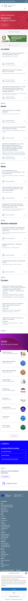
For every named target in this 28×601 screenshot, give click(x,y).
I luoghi (2, 522)
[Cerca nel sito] (25, 9)
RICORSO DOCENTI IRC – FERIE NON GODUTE (12, 245)
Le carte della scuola (5, 526)
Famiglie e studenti (5, 536)
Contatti (2, 566)
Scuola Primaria (5, 455)
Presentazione (4, 520)
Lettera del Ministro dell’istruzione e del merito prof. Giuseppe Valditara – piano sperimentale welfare (12, 188)
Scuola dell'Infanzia (6, 451)
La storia (2, 530)
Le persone (3, 523)
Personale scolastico (5, 534)
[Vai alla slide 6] (15, 45)
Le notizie (3, 551)
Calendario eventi (4, 554)
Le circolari (3, 552)
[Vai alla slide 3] (11, 45)
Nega (14, 593)
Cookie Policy (7, 599)
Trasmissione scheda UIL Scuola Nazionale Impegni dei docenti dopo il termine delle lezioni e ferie (13, 229)
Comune (2, 516)
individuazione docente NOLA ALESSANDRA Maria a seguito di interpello (14, 128)
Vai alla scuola (5, 25)
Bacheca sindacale (5, 565)
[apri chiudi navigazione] (2, 6)
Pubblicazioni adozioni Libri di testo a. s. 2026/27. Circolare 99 (12, 70)
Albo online (3, 556)
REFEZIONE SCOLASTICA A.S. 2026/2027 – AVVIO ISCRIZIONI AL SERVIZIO (13, 54)
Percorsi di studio (4, 537)
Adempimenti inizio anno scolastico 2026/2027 (11, 111)
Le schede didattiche (5, 545)
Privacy (2, 563)
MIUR (2, 503)
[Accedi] (26, 1)
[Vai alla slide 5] (14, 45)
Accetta (14, 589)
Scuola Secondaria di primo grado (9, 459)
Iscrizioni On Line (4, 511)
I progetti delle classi (5, 546)
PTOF (2, 562)
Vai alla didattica (5, 476)
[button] (26, 573)
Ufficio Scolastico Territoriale (7, 506)
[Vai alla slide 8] (18, 45)
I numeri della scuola (5, 525)
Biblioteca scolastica (5, 560)
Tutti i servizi (3, 539)
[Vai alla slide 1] (8, 45)
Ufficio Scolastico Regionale (7, 505)
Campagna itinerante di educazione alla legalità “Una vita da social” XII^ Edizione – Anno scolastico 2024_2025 (13, 205)
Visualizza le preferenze (14, 596)
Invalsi (2, 513)
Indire (2, 514)
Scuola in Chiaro (4, 509)
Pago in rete (3, 508)
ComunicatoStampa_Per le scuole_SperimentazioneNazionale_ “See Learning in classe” (13, 172)
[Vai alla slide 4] (12, 45)
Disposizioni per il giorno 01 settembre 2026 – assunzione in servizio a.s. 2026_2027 (12, 305)
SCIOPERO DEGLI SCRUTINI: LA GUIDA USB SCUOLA (13, 261)
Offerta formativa (4, 543)
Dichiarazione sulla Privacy (17, 599)
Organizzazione (4, 528)
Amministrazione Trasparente (7, 570)
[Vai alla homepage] (5, 5)
